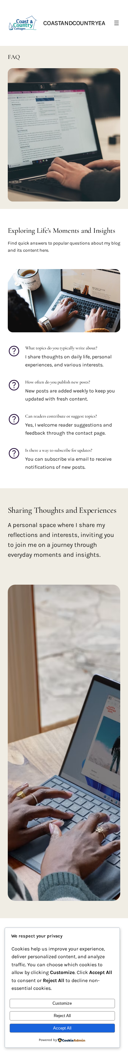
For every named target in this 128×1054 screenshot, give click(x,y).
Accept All (62, 1028)
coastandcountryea (74, 23)
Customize (62, 1003)
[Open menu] (116, 23)
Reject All (62, 1015)
